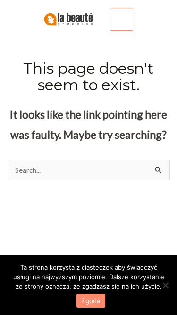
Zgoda (90, 301)
